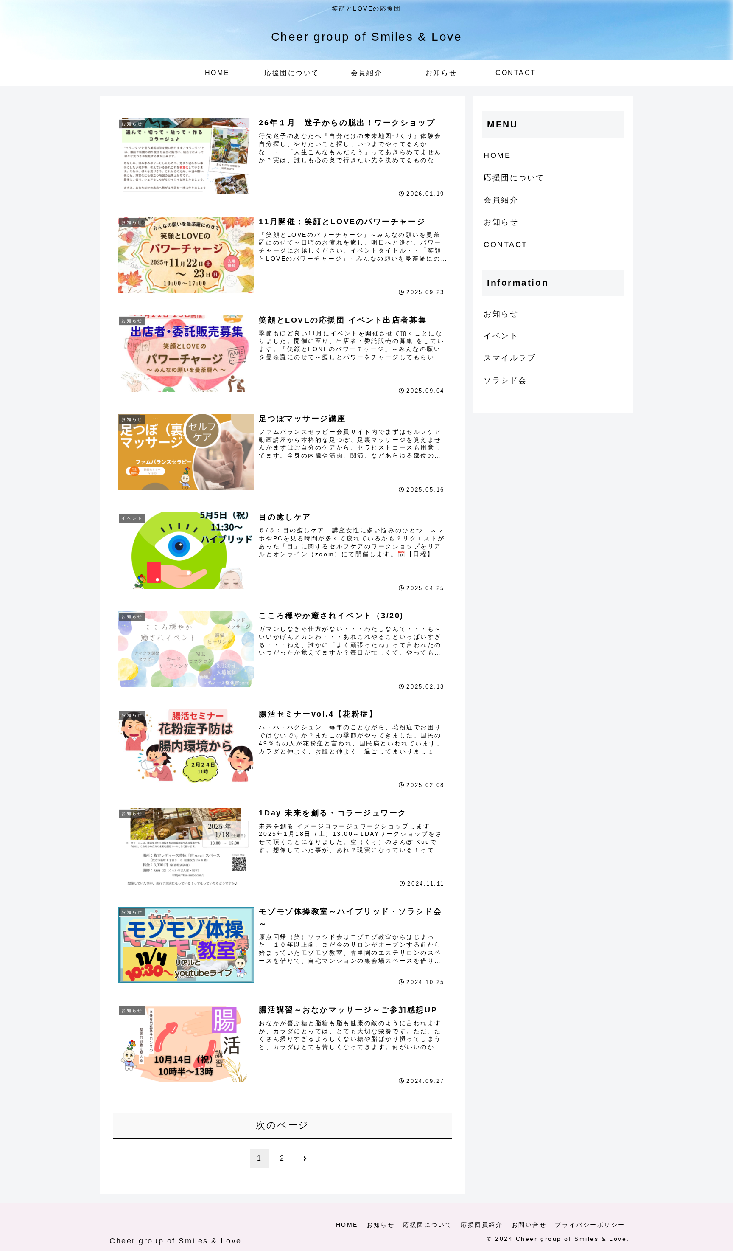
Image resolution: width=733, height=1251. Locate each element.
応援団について (514, 178)
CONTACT (506, 244)
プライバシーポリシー (590, 1224)
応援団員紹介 (482, 1224)
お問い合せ (529, 1224)
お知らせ (501, 222)
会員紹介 (501, 200)
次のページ (282, 1125)
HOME (497, 155)
